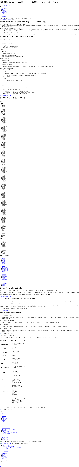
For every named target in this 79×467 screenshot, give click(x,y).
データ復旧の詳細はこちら (5, 310)
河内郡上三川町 (5, 263)
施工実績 (4, 16)
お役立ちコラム (5, 421)
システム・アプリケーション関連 (8, 429)
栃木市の (1, 101)
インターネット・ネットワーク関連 (9, 426)
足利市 (3, 258)
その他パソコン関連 (6, 433)
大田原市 (4, 260)
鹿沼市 (3, 262)
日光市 (3, 278)
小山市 (3, 261)
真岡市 (3, 284)
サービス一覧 (4, 8)
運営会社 (4, 458)
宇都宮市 (4, 259)
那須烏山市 (4, 274)
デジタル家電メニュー (6, 434)
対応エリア (4, 13)
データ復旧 (4, 10)
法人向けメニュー (5, 437)
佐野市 (3, 266)
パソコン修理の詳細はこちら (5, 296)
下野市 (3, 271)
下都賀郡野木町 (5, 269)
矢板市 (3, 285)
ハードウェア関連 (5, 431)
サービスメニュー (5, 445)
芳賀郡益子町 (4, 282)
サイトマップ (4, 457)
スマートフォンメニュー (7, 436)
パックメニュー (5, 438)
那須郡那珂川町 (5, 275)
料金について (4, 12)
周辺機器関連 (4, 430)
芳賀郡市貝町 (4, 279)
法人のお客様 (4, 11)
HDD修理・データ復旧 (8, 448)
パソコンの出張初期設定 (9, 446)
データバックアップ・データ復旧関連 (9, 432)
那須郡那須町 (4, 276)
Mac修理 (3, 9)
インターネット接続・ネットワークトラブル (12, 447)
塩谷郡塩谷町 (4, 267)
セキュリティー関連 (6, 428)
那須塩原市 (4, 277)
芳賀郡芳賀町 (4, 280)
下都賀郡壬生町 (5, 270)
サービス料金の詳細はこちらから (6, 95)
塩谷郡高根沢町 (5, 268)
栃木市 (3, 272)
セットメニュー (5, 439)
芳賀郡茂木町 (4, 283)
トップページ (4, 413)
